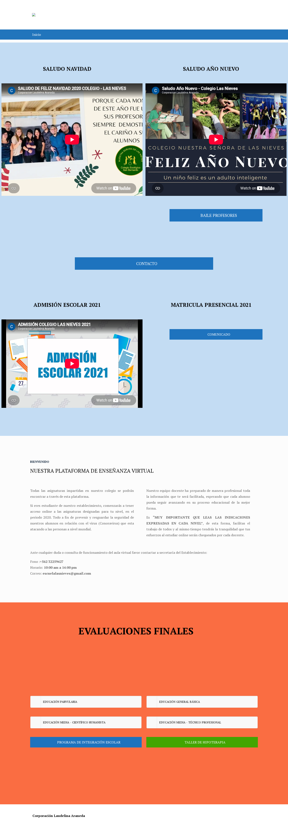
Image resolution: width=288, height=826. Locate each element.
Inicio (36, 34)
